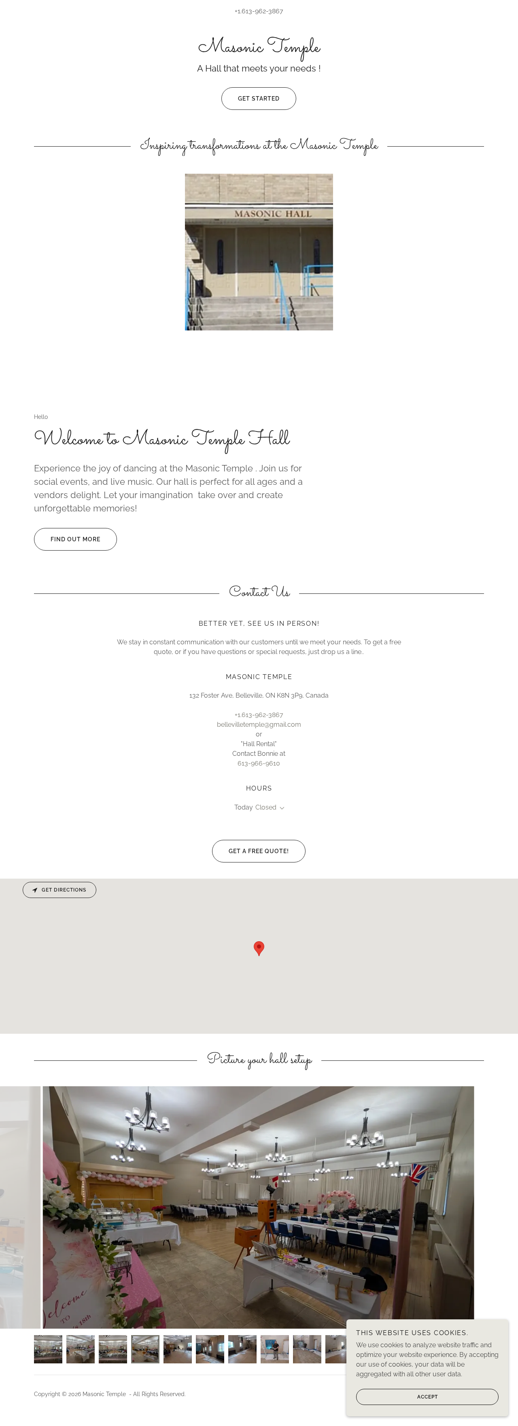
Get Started (259, 98)
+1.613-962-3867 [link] (259, 11)
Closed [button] (265, 807)
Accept (427, 1397)
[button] (280, 808)
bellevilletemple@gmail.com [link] (259, 724)
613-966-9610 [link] (259, 763)
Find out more (75, 539)
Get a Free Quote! (259, 851)
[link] (259, 49)
